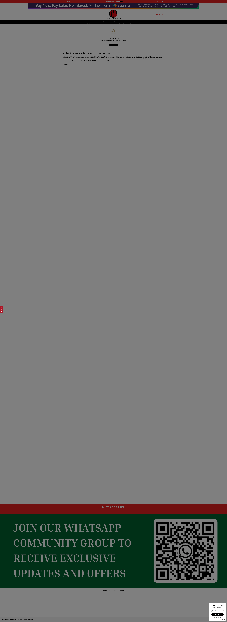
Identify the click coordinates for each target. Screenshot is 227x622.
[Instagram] (216, 618)
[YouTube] (220, 618)
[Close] (224, 604)
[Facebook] (214, 618)
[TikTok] (218, 618)
